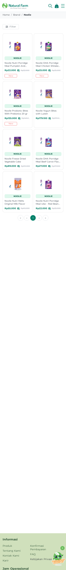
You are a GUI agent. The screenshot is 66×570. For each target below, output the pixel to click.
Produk (7, 545)
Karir (6, 560)
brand (16, 14)
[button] (50, 6)
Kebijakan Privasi (41, 559)
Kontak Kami (11, 555)
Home (6, 14)
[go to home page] (15, 5)
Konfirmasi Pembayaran (38, 547)
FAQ (33, 554)
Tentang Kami (12, 550)
